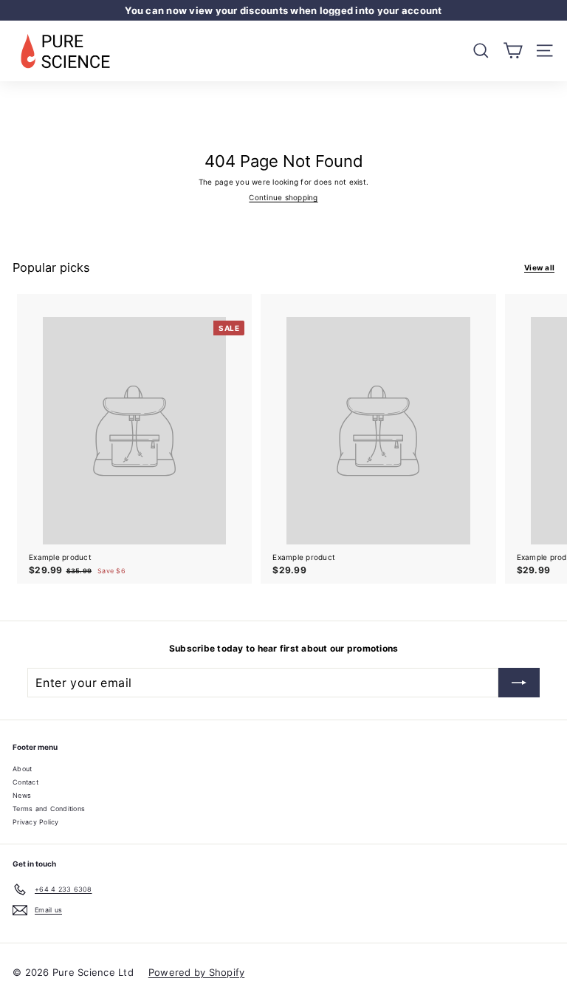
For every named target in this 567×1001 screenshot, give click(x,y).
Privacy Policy (36, 822)
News (22, 795)
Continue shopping (283, 197)
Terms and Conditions (49, 808)
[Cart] (512, 50)
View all (539, 268)
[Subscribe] (519, 682)
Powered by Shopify (196, 972)
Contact (25, 782)
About (22, 769)
